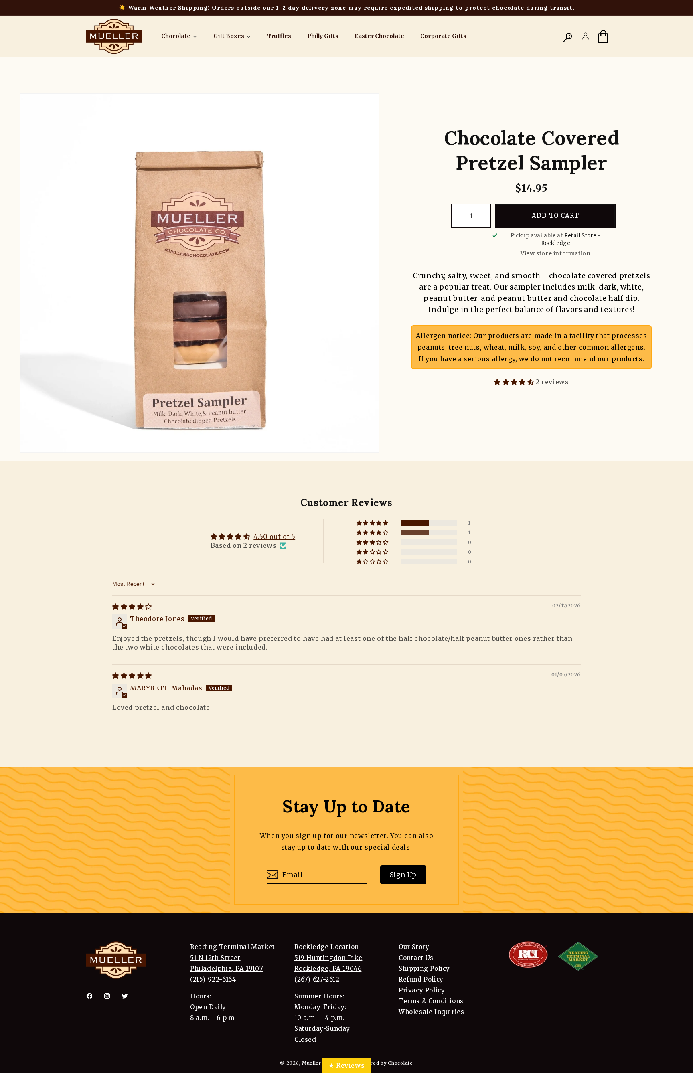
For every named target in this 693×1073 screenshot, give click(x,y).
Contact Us (416, 958)
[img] (132, 607)
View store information (555, 253)
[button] (568, 36)
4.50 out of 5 (274, 536)
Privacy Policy (422, 990)
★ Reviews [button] (346, 1065)
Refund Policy (421, 979)
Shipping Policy (424, 968)
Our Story (414, 947)
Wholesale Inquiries (431, 1012)
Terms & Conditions (431, 1001)
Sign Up (403, 875)
